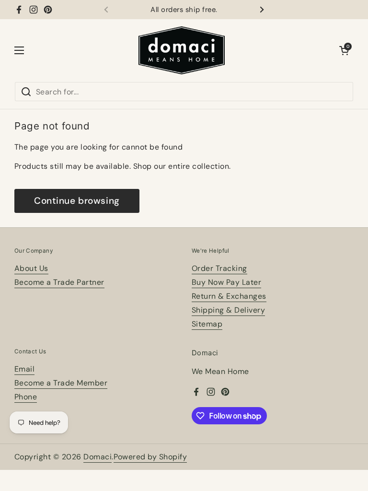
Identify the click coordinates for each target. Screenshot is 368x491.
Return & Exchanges (229, 296)
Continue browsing (77, 201)
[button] (344, 50)
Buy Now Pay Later (226, 282)
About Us (31, 268)
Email (24, 369)
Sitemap (207, 324)
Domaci (97, 457)
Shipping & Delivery (228, 310)
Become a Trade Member (60, 383)
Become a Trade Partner (59, 282)
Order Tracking (219, 268)
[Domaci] (181, 50)
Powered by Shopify (150, 457)
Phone (25, 397)
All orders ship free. (183, 9)
